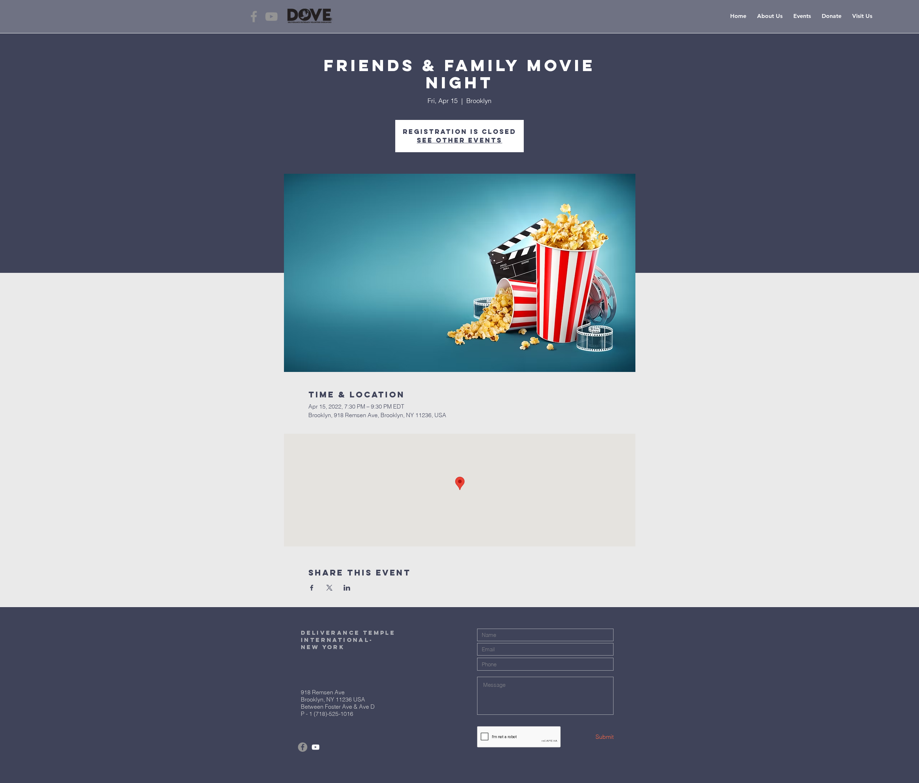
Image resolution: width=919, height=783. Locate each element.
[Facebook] (253, 16)
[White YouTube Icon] (315, 747)
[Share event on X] (329, 588)
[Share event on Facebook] (311, 588)
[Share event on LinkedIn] (347, 588)
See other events (459, 140)
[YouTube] (271, 16)
